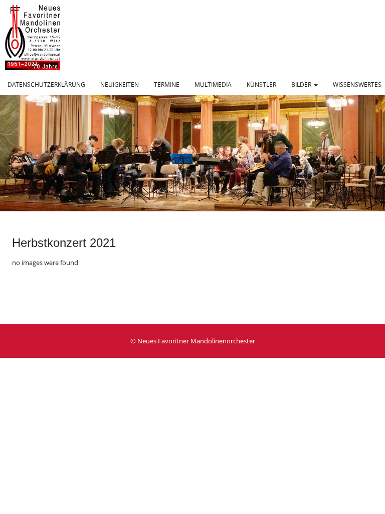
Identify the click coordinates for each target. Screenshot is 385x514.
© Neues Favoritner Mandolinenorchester (192, 340)
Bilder (302, 84)
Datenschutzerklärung (46, 84)
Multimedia (213, 84)
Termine (166, 84)
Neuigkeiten (119, 84)
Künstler (261, 84)
